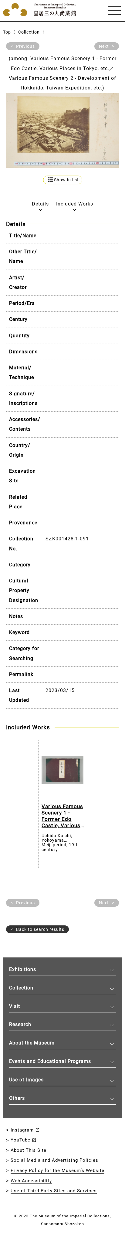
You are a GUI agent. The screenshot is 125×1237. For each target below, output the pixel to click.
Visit (14, 1006)
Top (7, 32)
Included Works (74, 204)
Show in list (66, 180)
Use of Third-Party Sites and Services (54, 1190)
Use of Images (26, 1080)
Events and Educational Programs (50, 1061)
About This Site (28, 1150)
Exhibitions (22, 969)
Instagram (22, 1130)
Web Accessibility (31, 1181)
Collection (29, 32)
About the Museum (32, 1043)
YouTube (20, 1140)
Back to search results (40, 929)
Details (40, 204)
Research (20, 1024)
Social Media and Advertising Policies (54, 1160)
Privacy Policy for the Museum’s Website (57, 1170)
